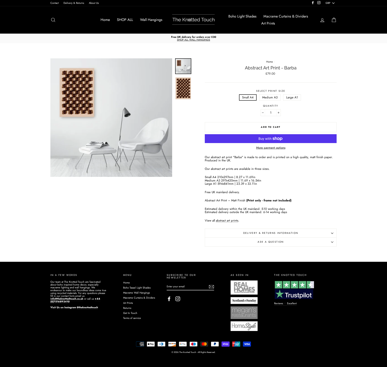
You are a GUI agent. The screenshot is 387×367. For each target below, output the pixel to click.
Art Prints (268, 23)
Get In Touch (130, 313)
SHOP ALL (125, 19)
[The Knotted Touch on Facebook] (169, 298)
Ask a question (271, 242)
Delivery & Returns (73, 3)
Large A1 (292, 97)
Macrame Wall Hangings (136, 293)
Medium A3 (270, 97)
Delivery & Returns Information (270, 233)
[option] (193, 38)
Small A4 (248, 97)
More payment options (270, 147)
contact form (68, 296)
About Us (94, 3)
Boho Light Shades (242, 16)
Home (105, 19)
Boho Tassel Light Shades (137, 288)
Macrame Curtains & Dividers (285, 16)
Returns (127, 308)
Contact (54, 3)
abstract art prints (227, 221)
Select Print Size (270, 91)
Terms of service (132, 318)
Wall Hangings (151, 19)
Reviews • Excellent (285, 303)
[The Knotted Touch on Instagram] (177, 298)
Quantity (270, 106)
